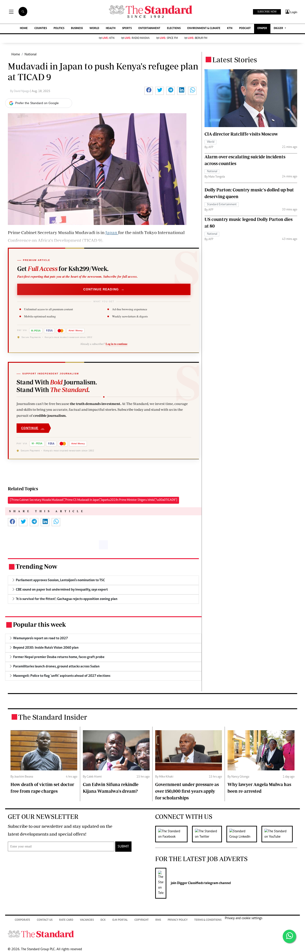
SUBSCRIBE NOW (266, 11)
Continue (32, 428)
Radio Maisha (137, 38)
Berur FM (197, 38)
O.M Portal (120, 920)
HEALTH (110, 28)
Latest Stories (234, 60)
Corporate (22, 920)
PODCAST (245, 28)
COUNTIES (40, 28)
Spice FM (169, 38)
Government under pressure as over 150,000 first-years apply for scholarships (187, 791)
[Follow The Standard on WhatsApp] (289, 936)
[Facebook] (173, 834)
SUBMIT (123, 846)
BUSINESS (77, 28)
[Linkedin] (243, 834)
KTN (229, 28)
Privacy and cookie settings (243, 918)
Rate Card (66, 920)
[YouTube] (279, 834)
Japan (111, 232)
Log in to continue (116, 344)
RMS (158, 920)
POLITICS (59, 28)
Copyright (141, 920)
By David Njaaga (20, 91)
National (31, 54)
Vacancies (87, 920)
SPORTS (127, 28)
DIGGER (279, 28)
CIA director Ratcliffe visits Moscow (241, 133)
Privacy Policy (178, 920)
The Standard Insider (52, 717)
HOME (24, 28)
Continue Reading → (104, 289)
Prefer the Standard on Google (37, 103)
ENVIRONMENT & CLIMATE (203, 28)
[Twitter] (209, 834)
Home (15, 54)
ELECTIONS (174, 28)
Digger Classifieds (190, 883)
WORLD (94, 28)
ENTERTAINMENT (149, 28)
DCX (103, 920)
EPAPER (262, 28)
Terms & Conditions (207, 920)
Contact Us (44, 920)
